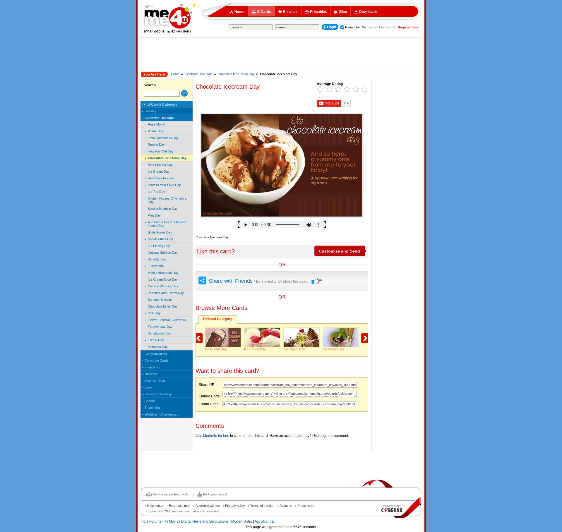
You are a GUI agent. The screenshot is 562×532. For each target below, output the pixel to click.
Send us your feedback (170, 494)
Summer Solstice (160, 299)
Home (239, 12)
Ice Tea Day (156, 191)
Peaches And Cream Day (166, 293)
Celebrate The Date (199, 74)
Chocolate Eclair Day (163, 306)
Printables (318, 12)
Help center (155, 505)
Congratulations (156, 354)
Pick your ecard (215, 494)
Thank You (152, 407)
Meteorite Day (158, 347)
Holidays (151, 374)
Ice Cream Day (158, 171)
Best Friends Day (160, 165)
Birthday (150, 111)
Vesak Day (155, 131)
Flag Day (154, 215)
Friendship (152, 367)
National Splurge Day (163, 252)
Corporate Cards (157, 360)
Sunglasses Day (159, 333)
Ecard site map (179, 505)
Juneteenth (156, 266)
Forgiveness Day (160, 326)
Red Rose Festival (161, 178)
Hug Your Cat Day (161, 151)
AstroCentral (265, 521)
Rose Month (156, 124)
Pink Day (154, 313)
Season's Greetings (159, 394)
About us (286, 505)
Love (148, 387)
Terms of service (262, 505)
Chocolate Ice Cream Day (236, 74)
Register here (408, 27)
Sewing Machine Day (163, 208)
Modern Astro (241, 521)
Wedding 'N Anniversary (162, 414)
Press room (305, 505)
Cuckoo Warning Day (163, 286)
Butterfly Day (157, 259)
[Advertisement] (281, 54)
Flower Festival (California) (167, 320)
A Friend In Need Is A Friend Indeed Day (167, 223)
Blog (343, 12)
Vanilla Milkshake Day (163, 272)
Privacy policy (235, 505)
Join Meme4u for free (212, 436)
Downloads (368, 12)
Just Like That (155, 380)
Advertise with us (208, 505)
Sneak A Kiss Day (160, 239)
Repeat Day (156, 144)
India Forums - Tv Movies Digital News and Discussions (184, 521)
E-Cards (264, 12)
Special (150, 401)
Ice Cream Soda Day (163, 279)
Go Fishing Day (159, 246)
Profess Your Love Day (164, 185)
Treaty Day (156, 340)
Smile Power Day (160, 232)
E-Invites (290, 12)
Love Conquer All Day (163, 138)
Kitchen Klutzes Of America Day (167, 200)
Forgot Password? (382, 27)
